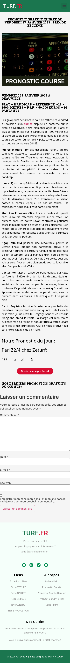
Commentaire (9, 415)
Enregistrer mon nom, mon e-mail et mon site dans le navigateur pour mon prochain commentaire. (32, 500)
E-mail (5, 469)
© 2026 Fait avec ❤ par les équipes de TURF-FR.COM (35, 656)
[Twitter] (39, 565)
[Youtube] (46, 565)
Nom (4, 456)
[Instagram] (31, 565)
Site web (5, 483)
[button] (64, 6)
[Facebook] (24, 565)
